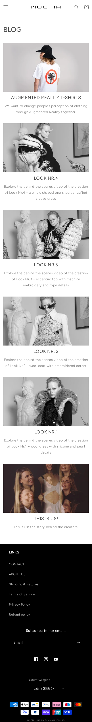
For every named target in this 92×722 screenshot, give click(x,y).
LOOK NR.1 (46, 432)
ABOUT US (17, 574)
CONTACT (17, 564)
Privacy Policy (19, 604)
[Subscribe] (78, 643)
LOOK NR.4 (46, 178)
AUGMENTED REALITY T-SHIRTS (46, 97)
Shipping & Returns (24, 584)
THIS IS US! (46, 518)
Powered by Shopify (55, 720)
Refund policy (19, 614)
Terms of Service (22, 594)
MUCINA (40, 720)
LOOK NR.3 (46, 264)
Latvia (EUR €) (43, 688)
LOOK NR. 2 (46, 351)
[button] (5, 7)
